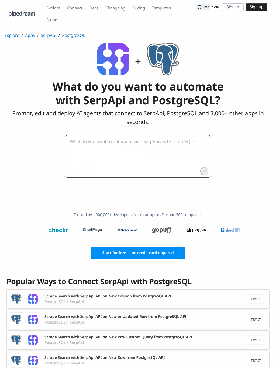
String (51, 20)
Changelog (115, 8)
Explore (53, 8)
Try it (256, 299)
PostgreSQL (73, 35)
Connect (74, 8)
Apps (30, 35)
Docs (93, 8)
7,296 (215, 7)
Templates (161, 8)
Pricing (138, 8)
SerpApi (48, 35)
